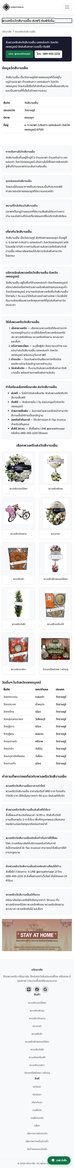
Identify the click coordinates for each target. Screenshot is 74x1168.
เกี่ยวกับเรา (37, 1102)
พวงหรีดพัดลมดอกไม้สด (37, 1042)
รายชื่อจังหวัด (37, 1118)
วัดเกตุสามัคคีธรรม (14, 756)
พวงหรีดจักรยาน (37, 1018)
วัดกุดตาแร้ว (10, 741)
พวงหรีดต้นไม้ (37, 1049)
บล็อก (37, 1126)
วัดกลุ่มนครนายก (13, 719)
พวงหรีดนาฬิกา (37, 1065)
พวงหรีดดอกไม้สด (37, 1003)
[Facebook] (37, 989)
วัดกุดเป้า (8, 748)
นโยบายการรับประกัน (37, 1133)
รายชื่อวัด (37, 1110)
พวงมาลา (37, 1026)
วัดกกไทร (8, 711)
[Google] (45, 989)
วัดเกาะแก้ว (9, 763)
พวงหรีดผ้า (37, 1034)
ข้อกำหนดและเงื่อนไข (37, 1149)
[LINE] (28, 989)
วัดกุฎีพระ (8, 734)
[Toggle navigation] (67, 7)
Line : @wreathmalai (19, 54)
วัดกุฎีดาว (8, 726)
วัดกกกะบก (9, 704)
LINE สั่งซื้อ (61, 1160)
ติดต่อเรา (37, 1094)
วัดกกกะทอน (10, 697)
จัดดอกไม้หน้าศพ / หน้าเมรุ (37, 1073)
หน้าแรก (37, 1087)
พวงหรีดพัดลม (37, 1010)
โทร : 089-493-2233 (48, 54)
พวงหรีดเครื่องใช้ (37, 1057)
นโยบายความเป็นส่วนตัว (37, 1141)
